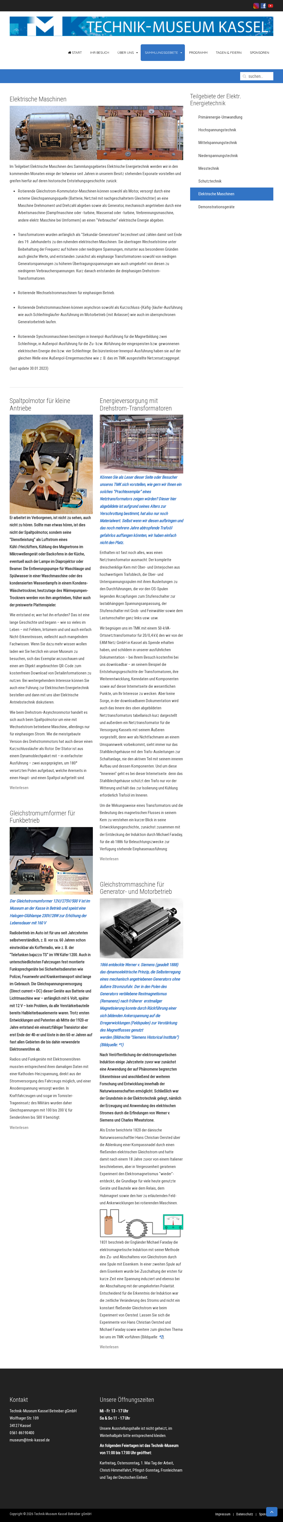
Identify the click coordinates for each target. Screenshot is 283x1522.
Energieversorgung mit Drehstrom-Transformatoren (136, 404)
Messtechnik (208, 168)
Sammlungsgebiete (161, 52)
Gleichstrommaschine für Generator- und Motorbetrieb (136, 888)
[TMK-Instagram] (256, 5)
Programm (198, 52)
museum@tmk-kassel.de (30, 1440)
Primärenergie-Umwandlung (220, 117)
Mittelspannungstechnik (217, 142)
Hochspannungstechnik (217, 129)
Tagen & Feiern (229, 52)
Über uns (125, 52)
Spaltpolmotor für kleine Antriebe (40, 404)
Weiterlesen (19, 787)
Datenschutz (244, 1514)
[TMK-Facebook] (262, 5)
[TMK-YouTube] (269, 5)
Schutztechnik (210, 181)
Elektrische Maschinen (38, 99)
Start (76, 52)
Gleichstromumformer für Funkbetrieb (42, 816)
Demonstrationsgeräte (216, 206)
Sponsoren (259, 52)
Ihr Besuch (99, 52)
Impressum (222, 1514)
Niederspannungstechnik (218, 155)
